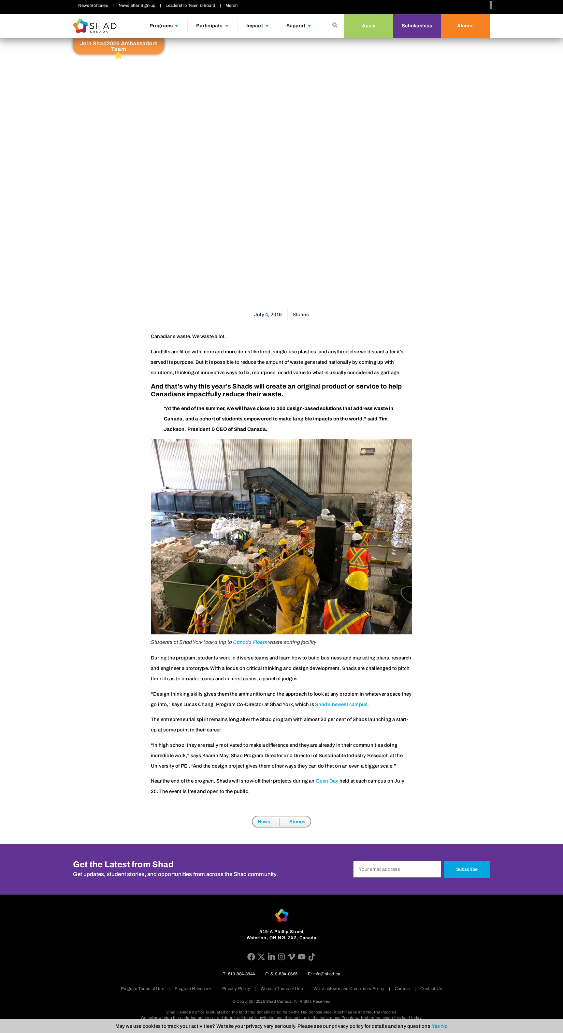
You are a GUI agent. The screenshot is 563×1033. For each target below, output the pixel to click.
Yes (436, 1026)
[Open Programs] (176, 26)
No (444, 1026)
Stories (297, 821)
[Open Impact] (267, 26)
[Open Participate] (226, 26)
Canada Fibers (249, 642)
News (264, 821)
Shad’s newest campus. (342, 704)
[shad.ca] (281, 915)
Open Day (327, 781)
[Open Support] (309, 26)
